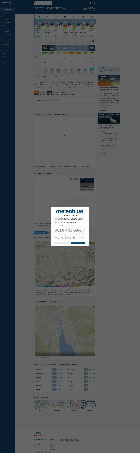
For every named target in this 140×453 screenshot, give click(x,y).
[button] (70, 226)
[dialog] (70, 226)
